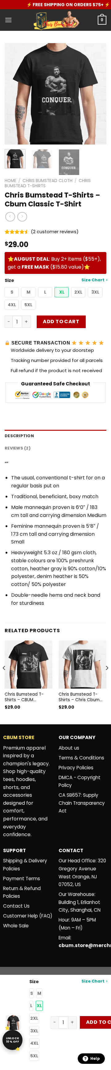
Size (55, 280)
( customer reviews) (55, 232)
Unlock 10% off (12, 1040)
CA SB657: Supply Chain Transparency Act (82, 803)
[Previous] (14, 94)
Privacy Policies (76, 767)
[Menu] (8, 19)
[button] (12, 292)
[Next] (96, 94)
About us (69, 748)
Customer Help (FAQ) (27, 916)
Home (10, 181)
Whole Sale (16, 925)
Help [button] (95, 1058)
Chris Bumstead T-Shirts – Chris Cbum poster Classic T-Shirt (81, 697)
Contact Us (16, 906)
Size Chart (93, 280)
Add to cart (61, 321)
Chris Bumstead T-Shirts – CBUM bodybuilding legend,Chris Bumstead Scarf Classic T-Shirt (24, 697)
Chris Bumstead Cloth (47, 181)
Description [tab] (19, 435)
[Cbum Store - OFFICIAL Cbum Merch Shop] (55, 20)
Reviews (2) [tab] (18, 448)
